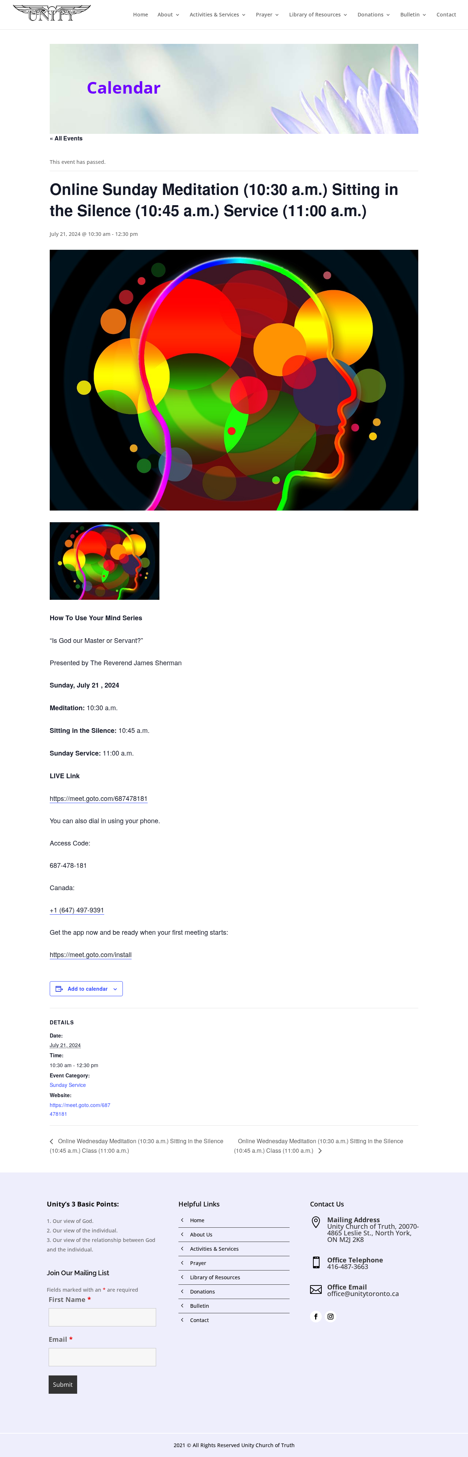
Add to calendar (87, 988)
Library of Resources (315, 15)
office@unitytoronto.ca (363, 1293)
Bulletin (410, 15)
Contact (446, 15)
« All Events (66, 138)
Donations (371, 15)
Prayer (264, 15)
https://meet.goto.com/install (91, 954)
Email (61, 1339)
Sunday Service (68, 1084)
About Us (201, 1234)
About (165, 15)
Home (140, 15)
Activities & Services (214, 15)
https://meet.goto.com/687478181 (99, 798)
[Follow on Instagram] (330, 1316)
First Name (70, 1299)
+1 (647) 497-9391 (77, 909)
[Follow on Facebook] (316, 1316)
